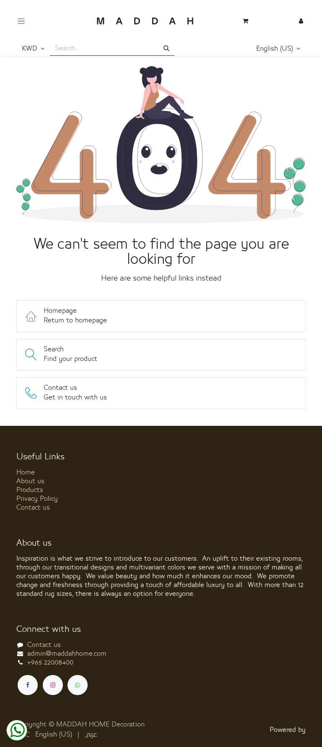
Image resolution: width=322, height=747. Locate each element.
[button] (278, 49)
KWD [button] (30, 49)
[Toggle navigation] (21, 21)
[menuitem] (53, 734)
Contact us (33, 507)
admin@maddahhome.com (66, 654)
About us (30, 481)
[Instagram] (53, 685)
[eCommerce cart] (245, 20)
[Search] (166, 49)
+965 (50, 662)
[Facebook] (28, 685)
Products (29, 490)
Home (25, 472)
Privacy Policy (37, 499)
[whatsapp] (78, 685)
